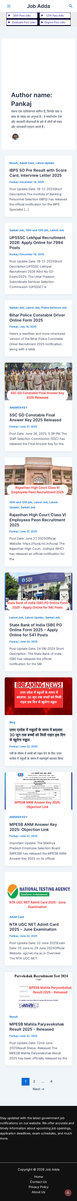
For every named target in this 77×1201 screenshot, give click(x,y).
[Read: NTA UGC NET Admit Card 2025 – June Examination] (38, 890)
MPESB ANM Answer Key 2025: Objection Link (33, 827)
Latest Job (57, 230)
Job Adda (38, 6)
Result (13, 163)
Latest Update (45, 163)
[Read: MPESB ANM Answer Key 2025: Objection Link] (38, 791)
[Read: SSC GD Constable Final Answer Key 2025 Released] (38, 381)
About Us (38, 1192)
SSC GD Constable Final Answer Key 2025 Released (35, 417)
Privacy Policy (39, 1187)
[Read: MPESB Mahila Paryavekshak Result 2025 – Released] (38, 990)
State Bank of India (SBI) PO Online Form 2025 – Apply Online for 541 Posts (35, 630)
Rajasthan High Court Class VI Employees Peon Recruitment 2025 (37, 519)
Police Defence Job (54, 307)
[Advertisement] (38, 69)
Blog (12, 722)
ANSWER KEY (18, 407)
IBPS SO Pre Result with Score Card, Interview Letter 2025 (38, 173)
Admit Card (26, 163)
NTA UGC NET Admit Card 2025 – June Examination (34, 927)
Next (38, 1089)
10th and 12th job (37, 230)
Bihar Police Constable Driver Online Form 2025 (37, 317)
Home (38, 1177)
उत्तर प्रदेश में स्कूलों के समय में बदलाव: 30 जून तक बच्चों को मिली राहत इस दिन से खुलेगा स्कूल (37, 734)
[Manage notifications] (68, 1192)
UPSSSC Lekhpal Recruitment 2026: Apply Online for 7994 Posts (37, 242)
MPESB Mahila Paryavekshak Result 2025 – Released (36, 1026)
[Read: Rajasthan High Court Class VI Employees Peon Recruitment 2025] (38, 476)
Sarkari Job (16, 230)
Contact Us (38, 1182)
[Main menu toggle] (8, 6)
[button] (71, 6)
